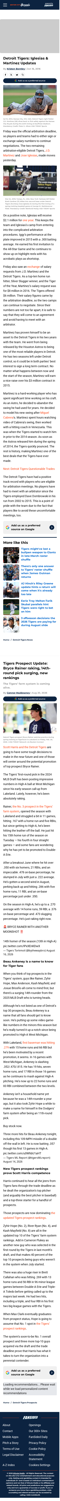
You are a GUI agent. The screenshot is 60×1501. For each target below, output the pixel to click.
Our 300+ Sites (38, 1431)
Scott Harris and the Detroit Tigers (24, 747)
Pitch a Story (11, 1443)
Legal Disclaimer (13, 1454)
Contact (8, 1431)
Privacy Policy (37, 1443)
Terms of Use (11, 1448)
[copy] (22, 75)
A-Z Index (9, 1465)
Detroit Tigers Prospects (25, 1402)
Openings (35, 1425)
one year (28, 220)
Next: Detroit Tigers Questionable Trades (29, 468)
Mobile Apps (10, 1437)
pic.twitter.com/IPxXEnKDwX (21, 946)
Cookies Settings (39, 1465)
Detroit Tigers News (23, 640)
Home (6, 640)
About (6, 1425)
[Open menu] (5, 5)
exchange (33, 266)
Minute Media (19, 1473)
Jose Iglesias (29, 155)
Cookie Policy (37, 1448)
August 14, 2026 (12, 1161)
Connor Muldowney (18, 692)
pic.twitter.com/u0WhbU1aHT (22, 1153)
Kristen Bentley (16, 68)
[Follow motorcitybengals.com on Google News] (51, 527)
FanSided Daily (38, 1437)
